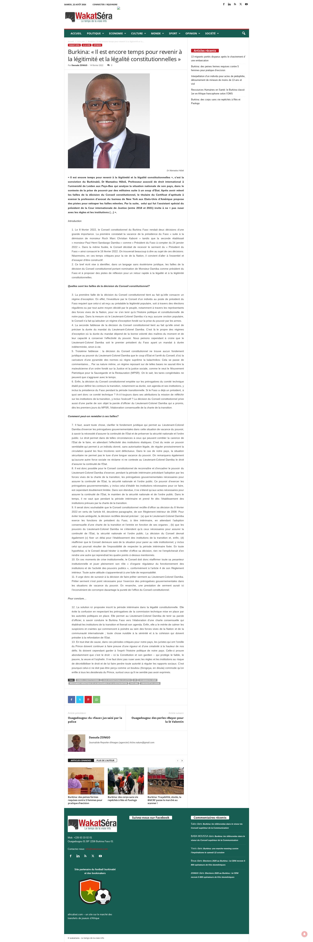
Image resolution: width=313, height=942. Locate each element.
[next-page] (182, 760)
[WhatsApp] (96, 699)
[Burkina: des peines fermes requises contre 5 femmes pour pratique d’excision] (86, 780)
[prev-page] (178, 760)
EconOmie (116, 33)
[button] (244, 33)
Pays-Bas (134, 683)
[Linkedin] (229, 4)
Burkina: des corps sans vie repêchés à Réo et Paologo (123, 798)
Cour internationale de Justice (117, 680)
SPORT (173, 33)
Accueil (76, 33)
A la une (81, 41)
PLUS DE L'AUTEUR (105, 760)
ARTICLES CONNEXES (81, 760)
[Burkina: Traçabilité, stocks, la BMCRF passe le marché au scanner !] (166, 780)
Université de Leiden (150, 683)
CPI (135, 680)
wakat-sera (74, 45)
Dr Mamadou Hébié (147, 680)
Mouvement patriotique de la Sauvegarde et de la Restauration (98, 683)
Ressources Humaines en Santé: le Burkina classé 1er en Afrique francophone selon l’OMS (218, 91)
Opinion (191, 33)
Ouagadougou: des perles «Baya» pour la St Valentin (158, 719)
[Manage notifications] (304, 934)
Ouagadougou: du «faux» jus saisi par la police (95, 719)
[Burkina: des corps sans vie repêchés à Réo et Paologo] (126, 780)
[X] (241, 4)
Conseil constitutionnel (88, 680)
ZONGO (195, 873)
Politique (94, 33)
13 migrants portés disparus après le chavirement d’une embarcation (218, 58)
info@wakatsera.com (97, 849)
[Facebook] (224, 4)
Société (210, 33)
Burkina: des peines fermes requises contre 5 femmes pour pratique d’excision (85, 800)
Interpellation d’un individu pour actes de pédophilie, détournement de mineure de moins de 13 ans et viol (218, 80)
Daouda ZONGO (79, 65)
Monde (156, 33)
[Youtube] (246, 4)
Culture (137, 33)
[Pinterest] (88, 699)
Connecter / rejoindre (105, 4)
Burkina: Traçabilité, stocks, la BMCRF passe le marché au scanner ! (164, 800)
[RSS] (235, 4)
